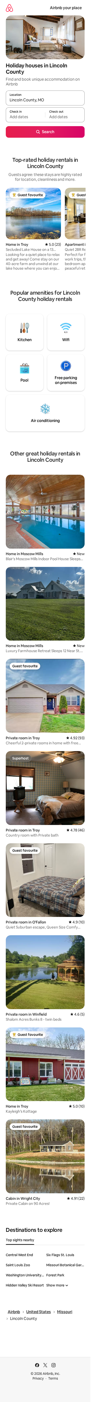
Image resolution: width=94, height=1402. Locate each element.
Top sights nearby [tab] (20, 1240)
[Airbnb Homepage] (9, 7)
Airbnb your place (66, 7)
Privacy (38, 1378)
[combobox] (45, 100)
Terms (53, 1378)
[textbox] (25, 117)
